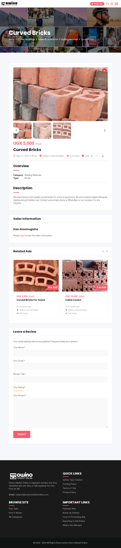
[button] (103, 251)
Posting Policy (69, 484)
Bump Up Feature (71, 512)
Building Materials (33, 175)
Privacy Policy (69, 492)
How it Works (15, 512)
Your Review (19, 395)
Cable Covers (73, 299)
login (22, 235)
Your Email (19, 361)
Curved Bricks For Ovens (31, 299)
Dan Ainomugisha (25, 229)
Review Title (19, 374)
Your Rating (19, 387)
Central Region (57, 156)
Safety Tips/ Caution (73, 480)
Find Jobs (13, 508)
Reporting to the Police (74, 521)
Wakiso (45, 156)
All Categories (15, 517)
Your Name (19, 347)
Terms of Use (69, 488)
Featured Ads (69, 508)
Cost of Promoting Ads (74, 517)
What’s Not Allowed (72, 525)
